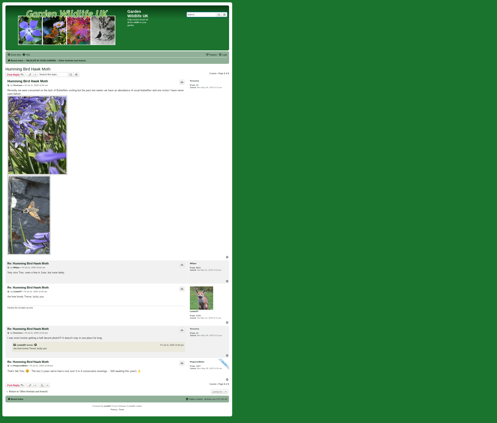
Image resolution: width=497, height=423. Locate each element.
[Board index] (66, 27)
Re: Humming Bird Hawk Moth (28, 263)
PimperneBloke (197, 362)
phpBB (107, 406)
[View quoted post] (35, 345)
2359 (198, 316)
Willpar (193, 263)
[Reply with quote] (181, 82)
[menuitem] (26, 54)
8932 (198, 268)
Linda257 (194, 311)
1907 (198, 366)
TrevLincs (194, 81)
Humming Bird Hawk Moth (27, 69)
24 (197, 85)
